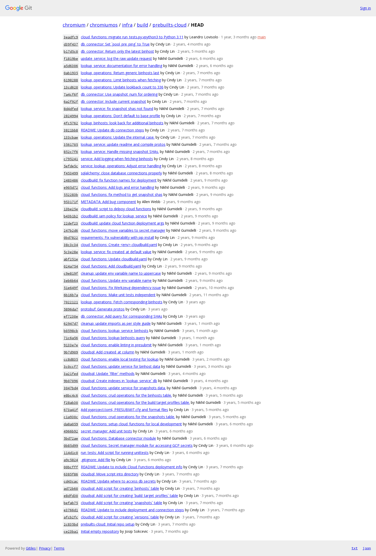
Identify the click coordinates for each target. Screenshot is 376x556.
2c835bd (71, 524)
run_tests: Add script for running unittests (115, 452)
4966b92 (71, 431)
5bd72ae (71, 438)
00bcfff (71, 467)
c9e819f (71, 273)
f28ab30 (71, 403)
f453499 (71, 173)
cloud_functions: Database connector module (118, 438)
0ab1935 (71, 73)
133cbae (71, 137)
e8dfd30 (71, 496)
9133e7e (71, 345)
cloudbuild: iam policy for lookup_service (114, 216)
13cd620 (71, 87)
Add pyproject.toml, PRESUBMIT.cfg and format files (124, 409)
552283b (71, 195)
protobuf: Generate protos (103, 309)
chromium (74, 25)
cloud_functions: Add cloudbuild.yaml (111, 266)
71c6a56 (71, 338)
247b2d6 (71, 230)
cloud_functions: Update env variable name (116, 280)
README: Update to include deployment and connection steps (132, 509)
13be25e (71, 209)
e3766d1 (71, 510)
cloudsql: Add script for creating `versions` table (120, 517)
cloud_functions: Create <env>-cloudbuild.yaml (119, 244)
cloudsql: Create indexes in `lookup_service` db (119, 380)
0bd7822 (71, 238)
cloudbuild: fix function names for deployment (119, 180)
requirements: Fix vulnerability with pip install (117, 237)
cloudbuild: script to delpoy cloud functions (116, 208)
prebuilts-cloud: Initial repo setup (108, 524)
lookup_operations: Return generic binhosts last (120, 72)
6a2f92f (71, 101)
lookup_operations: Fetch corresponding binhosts (121, 301)
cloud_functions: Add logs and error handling (117, 187)
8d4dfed (71, 109)
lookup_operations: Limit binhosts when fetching (121, 79)
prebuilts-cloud (169, 25)
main (262, 37)
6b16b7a (71, 295)
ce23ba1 (71, 531)
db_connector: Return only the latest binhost (117, 51)
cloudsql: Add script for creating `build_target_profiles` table (129, 495)
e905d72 (71, 187)
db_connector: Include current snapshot (113, 101)
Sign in (365, 8)
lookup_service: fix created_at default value (116, 251)
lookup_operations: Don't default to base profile (120, 115)
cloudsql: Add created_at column (107, 352)
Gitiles (31, 548)
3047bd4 (71, 388)
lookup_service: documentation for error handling (121, 65)
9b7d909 (71, 352)
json (367, 548)
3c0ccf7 (71, 366)
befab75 (71, 503)
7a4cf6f (71, 94)
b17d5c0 (71, 51)
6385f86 (71, 474)
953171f (71, 202)
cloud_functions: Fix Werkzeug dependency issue (121, 287)
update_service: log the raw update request (116, 58)
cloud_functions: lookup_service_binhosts (114, 330)
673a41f (71, 410)
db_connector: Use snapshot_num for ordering (119, 94)
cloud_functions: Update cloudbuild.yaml (114, 259)
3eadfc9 (71, 37)
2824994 (71, 116)
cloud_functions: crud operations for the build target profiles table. (135, 402)
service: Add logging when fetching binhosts (117, 158)
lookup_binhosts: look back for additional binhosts (122, 122)
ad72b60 (71, 488)
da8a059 (71, 424)
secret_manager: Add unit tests (106, 431)
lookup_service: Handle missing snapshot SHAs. (120, 151)
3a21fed (71, 374)
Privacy (45, 548)
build (142, 25)
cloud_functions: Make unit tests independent (118, 294)
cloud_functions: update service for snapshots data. (123, 387)
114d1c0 (71, 453)
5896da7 (71, 309)
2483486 (71, 180)
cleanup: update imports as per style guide (116, 323)
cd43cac (71, 481)
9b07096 (71, 381)
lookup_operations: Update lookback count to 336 (122, 87)
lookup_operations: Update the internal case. (117, 137)
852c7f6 (71, 152)
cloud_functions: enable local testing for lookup (120, 359)
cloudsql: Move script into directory (110, 474)
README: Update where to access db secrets (118, 481)
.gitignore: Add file (95, 459)
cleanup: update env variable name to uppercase (121, 273)
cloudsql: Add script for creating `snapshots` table (121, 502)
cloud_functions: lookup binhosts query (113, 337)
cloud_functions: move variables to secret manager (123, 230)
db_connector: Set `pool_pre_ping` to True (115, 44)
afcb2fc (71, 517)
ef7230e (71, 316)
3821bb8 (71, 130)
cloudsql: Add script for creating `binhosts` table (120, 488)
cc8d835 (71, 359)
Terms (59, 548)
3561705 (71, 144)
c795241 (71, 159)
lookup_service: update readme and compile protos (123, 144)
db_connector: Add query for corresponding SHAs (121, 316)
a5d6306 (71, 66)
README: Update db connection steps (112, 130)
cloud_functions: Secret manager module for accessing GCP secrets (137, 445)
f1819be (71, 59)
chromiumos (104, 25)
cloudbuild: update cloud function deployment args (122, 223)
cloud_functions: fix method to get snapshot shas (121, 194)
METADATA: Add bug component (108, 201)
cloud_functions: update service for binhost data (120, 366)
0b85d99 (71, 445)
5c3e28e (71, 252)
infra (127, 25)
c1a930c (71, 417)
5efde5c (71, 166)
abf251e (71, 259)
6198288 (71, 80)
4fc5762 (71, 123)
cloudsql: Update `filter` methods (108, 373)
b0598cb (71, 331)
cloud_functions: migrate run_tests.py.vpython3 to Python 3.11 (132, 37)
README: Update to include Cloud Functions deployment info (131, 466)
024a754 (71, 266)
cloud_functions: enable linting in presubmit (116, 344)
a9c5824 (71, 460)
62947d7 (71, 323)
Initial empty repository (100, 531)
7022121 (71, 302)
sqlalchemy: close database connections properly (121, 173)
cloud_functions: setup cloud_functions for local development (131, 423)
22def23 (71, 223)
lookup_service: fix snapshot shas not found (117, 108)
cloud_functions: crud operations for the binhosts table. (126, 395)
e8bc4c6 (71, 395)
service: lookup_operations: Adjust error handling (121, 165)
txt (354, 548)
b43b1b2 (71, 216)
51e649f (71, 288)
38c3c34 (71, 245)
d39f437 (71, 44)
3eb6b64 (71, 281)
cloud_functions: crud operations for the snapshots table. (128, 416)
